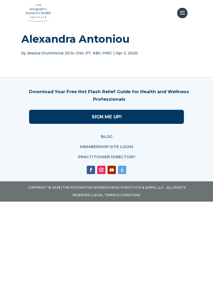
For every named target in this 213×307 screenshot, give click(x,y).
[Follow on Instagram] (101, 170)
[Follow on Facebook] (91, 170)
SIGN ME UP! (107, 117)
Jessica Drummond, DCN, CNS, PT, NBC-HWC (69, 53)
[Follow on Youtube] (112, 170)
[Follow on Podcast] (122, 170)
